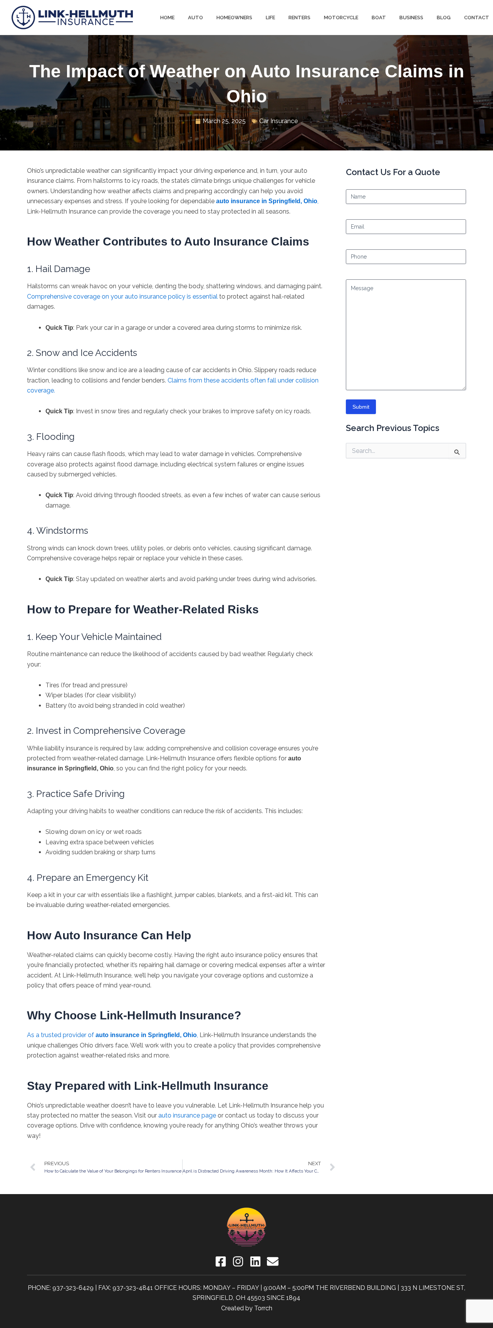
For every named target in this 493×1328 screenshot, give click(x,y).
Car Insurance (278, 121)
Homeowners (234, 17)
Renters (299, 17)
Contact (476, 17)
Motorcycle (341, 17)
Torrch (263, 1308)
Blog (444, 17)
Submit (360, 407)
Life (270, 17)
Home (167, 17)
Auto (195, 17)
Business (411, 17)
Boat (379, 17)
